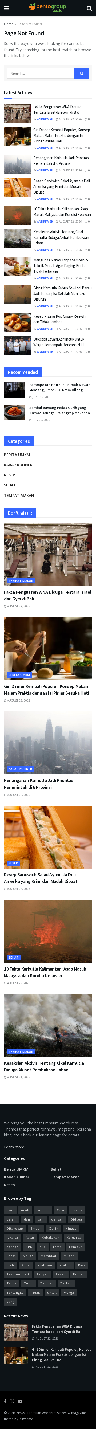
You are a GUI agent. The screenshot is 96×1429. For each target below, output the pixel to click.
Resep (9, 474)
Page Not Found (30, 24)
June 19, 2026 (41, 397)
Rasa (82, 1265)
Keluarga (74, 1237)
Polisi (25, 1265)
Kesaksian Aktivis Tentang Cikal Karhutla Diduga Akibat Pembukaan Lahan (61, 237)
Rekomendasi (18, 1274)
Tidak (35, 1293)
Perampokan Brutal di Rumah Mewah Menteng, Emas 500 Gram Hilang (59, 387)
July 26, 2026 (41, 420)
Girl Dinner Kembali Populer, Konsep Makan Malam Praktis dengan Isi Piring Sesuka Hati (61, 135)
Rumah (79, 1274)
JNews (20, 1413)
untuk (52, 1293)
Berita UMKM (17, 454)
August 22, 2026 (70, 119)
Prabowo (45, 1265)
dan (27, 1219)
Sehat (10, 485)
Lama (57, 1247)
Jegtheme (26, 1419)
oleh (10, 1265)
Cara (60, 1210)
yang (10, 1302)
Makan (28, 1256)
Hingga (71, 1228)
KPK (29, 1247)
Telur (28, 1283)
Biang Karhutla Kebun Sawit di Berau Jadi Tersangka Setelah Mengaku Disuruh (62, 293)
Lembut (75, 1247)
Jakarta (12, 1237)
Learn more (14, 1146)
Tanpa (12, 1283)
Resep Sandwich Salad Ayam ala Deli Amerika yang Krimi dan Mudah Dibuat (61, 186)
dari (40, 1219)
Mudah (69, 1256)
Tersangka (15, 1293)
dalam (12, 1219)
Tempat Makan (19, 495)
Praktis (65, 1265)
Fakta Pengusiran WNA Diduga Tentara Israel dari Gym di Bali (57, 1329)
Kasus (30, 1237)
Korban (13, 1247)
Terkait (66, 1283)
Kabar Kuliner (18, 464)
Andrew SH (45, 119)
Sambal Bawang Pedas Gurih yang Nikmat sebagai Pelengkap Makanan (59, 410)
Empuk (36, 1228)
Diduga (76, 1219)
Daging (77, 1210)
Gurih (53, 1228)
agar (10, 1210)
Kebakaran (50, 1237)
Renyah (42, 1274)
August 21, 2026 (70, 250)
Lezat (11, 1256)
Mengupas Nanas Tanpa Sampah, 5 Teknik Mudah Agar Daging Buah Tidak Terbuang (60, 265)
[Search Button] (81, 73)
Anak (25, 1210)
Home (8, 24)
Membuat (49, 1256)
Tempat (46, 1283)
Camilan (43, 1210)
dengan (57, 1219)
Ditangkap (15, 1228)
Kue (42, 1247)
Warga (69, 1293)
